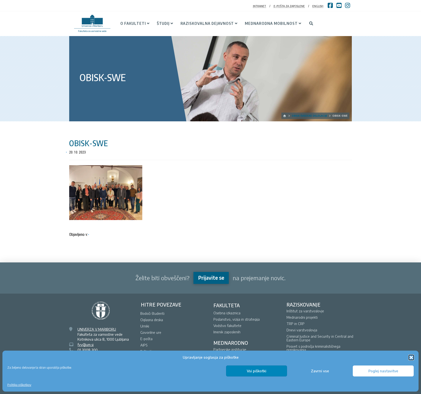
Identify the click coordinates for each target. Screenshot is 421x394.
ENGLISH (317, 6)
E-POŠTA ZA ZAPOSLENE (289, 6)
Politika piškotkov (19, 385)
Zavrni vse (320, 371)
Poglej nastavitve (383, 371)
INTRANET (259, 6)
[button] (411, 357)
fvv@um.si (85, 344)
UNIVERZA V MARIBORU (96, 329)
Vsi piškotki (256, 371)
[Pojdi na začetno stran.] (285, 115)
